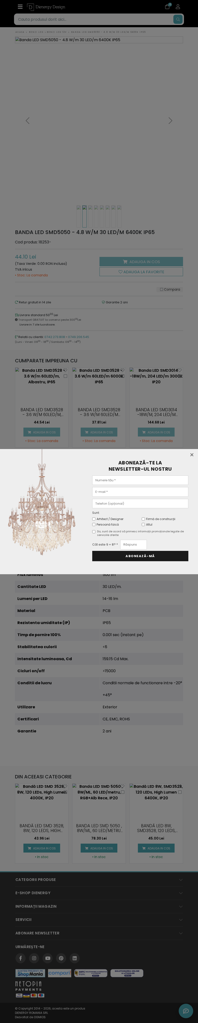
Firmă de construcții (160, 519)
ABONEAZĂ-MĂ (140, 556)
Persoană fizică (108, 524)
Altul (149, 524)
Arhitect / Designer (110, 519)
